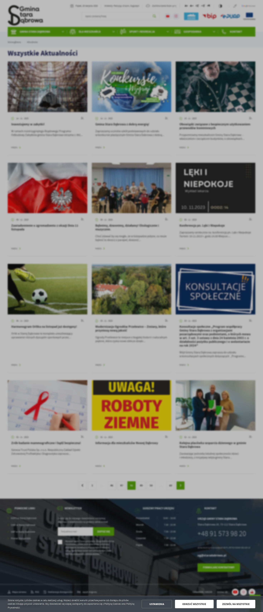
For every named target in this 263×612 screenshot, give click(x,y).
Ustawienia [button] (156, 604)
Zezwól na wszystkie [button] (236, 604)
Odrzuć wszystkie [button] (194, 604)
